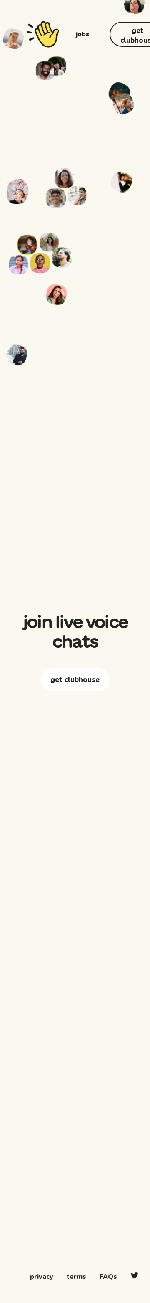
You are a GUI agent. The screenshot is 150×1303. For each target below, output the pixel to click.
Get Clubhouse (75, 708)
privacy (41, 1276)
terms (76, 1276)
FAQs (108, 1276)
